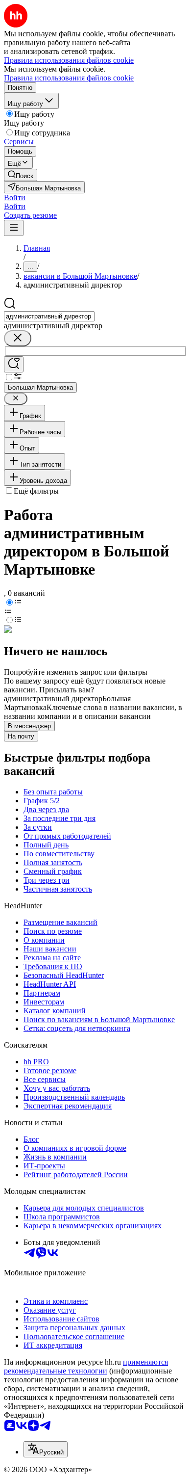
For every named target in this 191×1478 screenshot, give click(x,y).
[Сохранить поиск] (14, 364)
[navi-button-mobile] (14, 228)
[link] (20, 175)
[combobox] (49, 316)
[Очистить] (17, 338)
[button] (14, 197)
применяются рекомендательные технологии (86, 1366)
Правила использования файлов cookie (69, 78)
